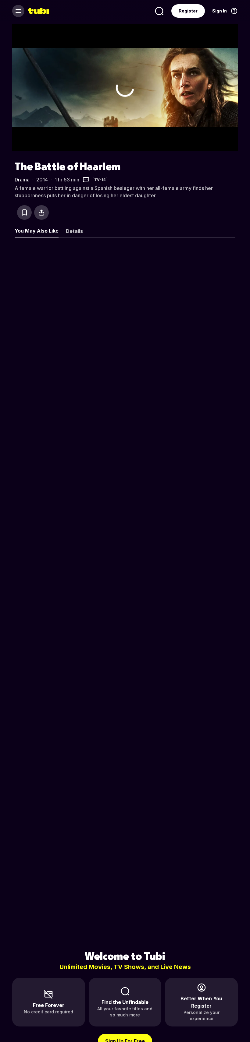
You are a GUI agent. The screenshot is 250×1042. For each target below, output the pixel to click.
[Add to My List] (24, 212)
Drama (22, 180)
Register (188, 10)
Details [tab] (74, 231)
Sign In (219, 10)
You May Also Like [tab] (37, 231)
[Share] (41, 212)
